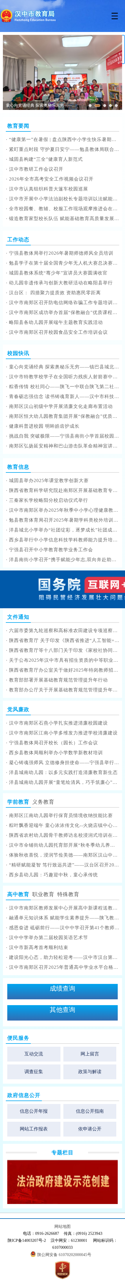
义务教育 (43, 802)
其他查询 (62, 1009)
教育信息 (18, 467)
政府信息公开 (23, 1095)
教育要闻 (18, 126)
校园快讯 (18, 353)
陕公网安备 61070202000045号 (64, 1255)
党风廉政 (18, 709)
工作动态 (18, 239)
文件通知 (18, 617)
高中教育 (18, 894)
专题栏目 (62, 1152)
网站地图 (62, 1226)
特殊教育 (68, 894)
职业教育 (43, 894)
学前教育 (18, 802)
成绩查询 (62, 988)
